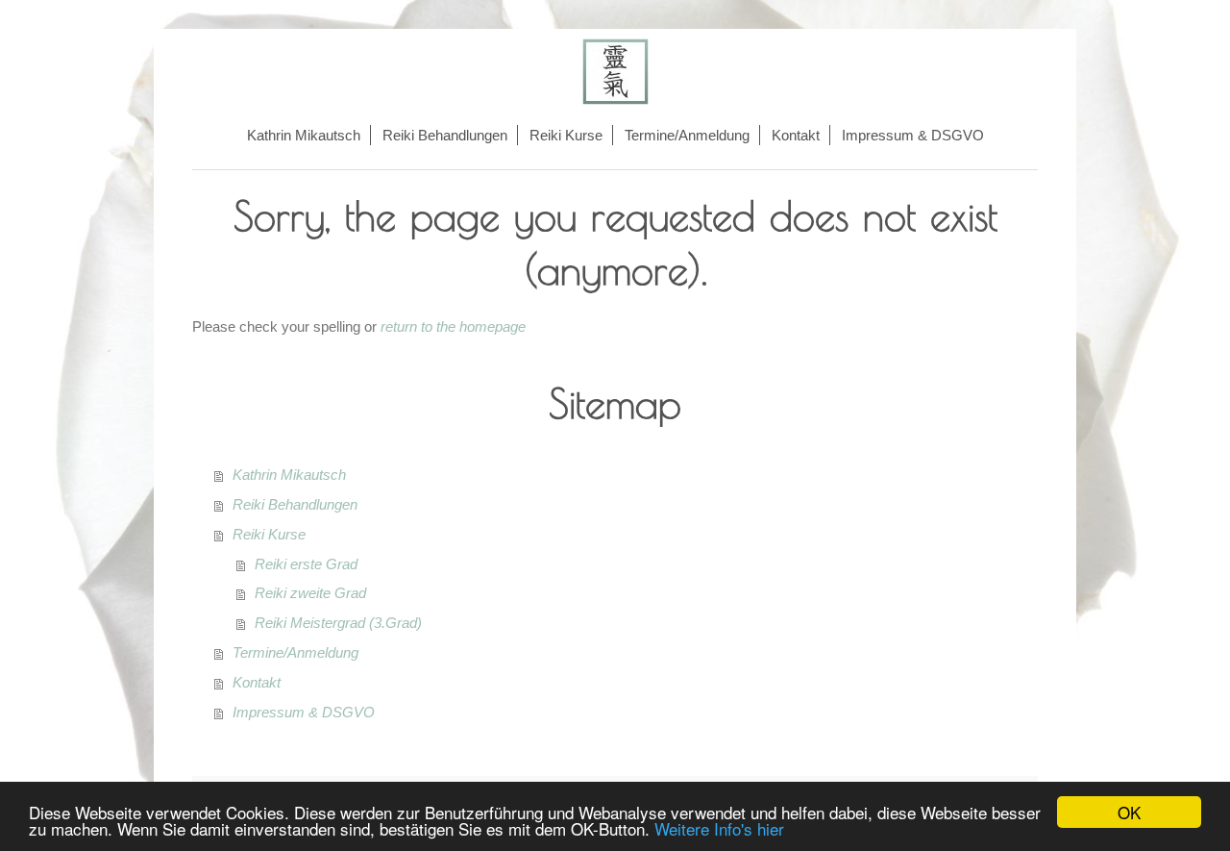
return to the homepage (453, 326)
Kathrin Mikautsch (289, 474)
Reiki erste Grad (306, 564)
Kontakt (257, 682)
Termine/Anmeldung (295, 652)
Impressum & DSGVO (304, 712)
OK (1129, 812)
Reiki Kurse (269, 534)
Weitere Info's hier (719, 828)
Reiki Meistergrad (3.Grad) (338, 622)
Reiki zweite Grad (310, 593)
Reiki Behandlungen (295, 504)
